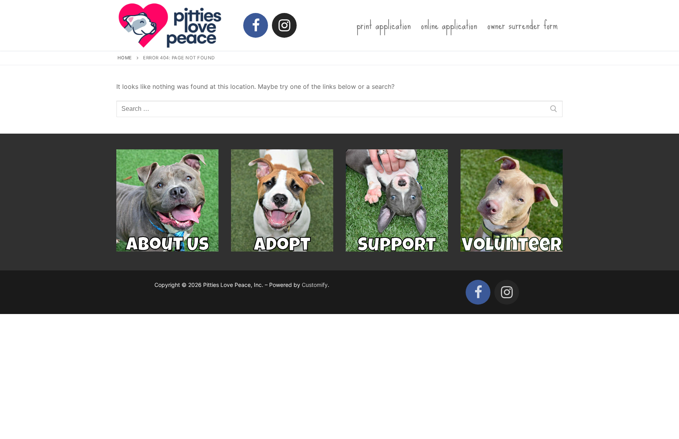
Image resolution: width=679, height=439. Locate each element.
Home (124, 58)
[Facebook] (255, 25)
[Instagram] (284, 25)
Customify (315, 284)
